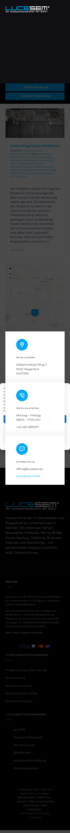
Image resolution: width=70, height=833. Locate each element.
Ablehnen (35, 428)
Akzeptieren (35, 419)
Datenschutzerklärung (38, 445)
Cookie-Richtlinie (15, 445)
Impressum (58, 445)
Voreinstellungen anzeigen (35, 438)
